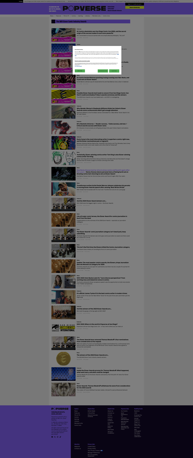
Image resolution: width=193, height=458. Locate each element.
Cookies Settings (80, 70)
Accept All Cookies (114, 70)
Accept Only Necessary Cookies (103, 70)
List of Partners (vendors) (78, 66)
